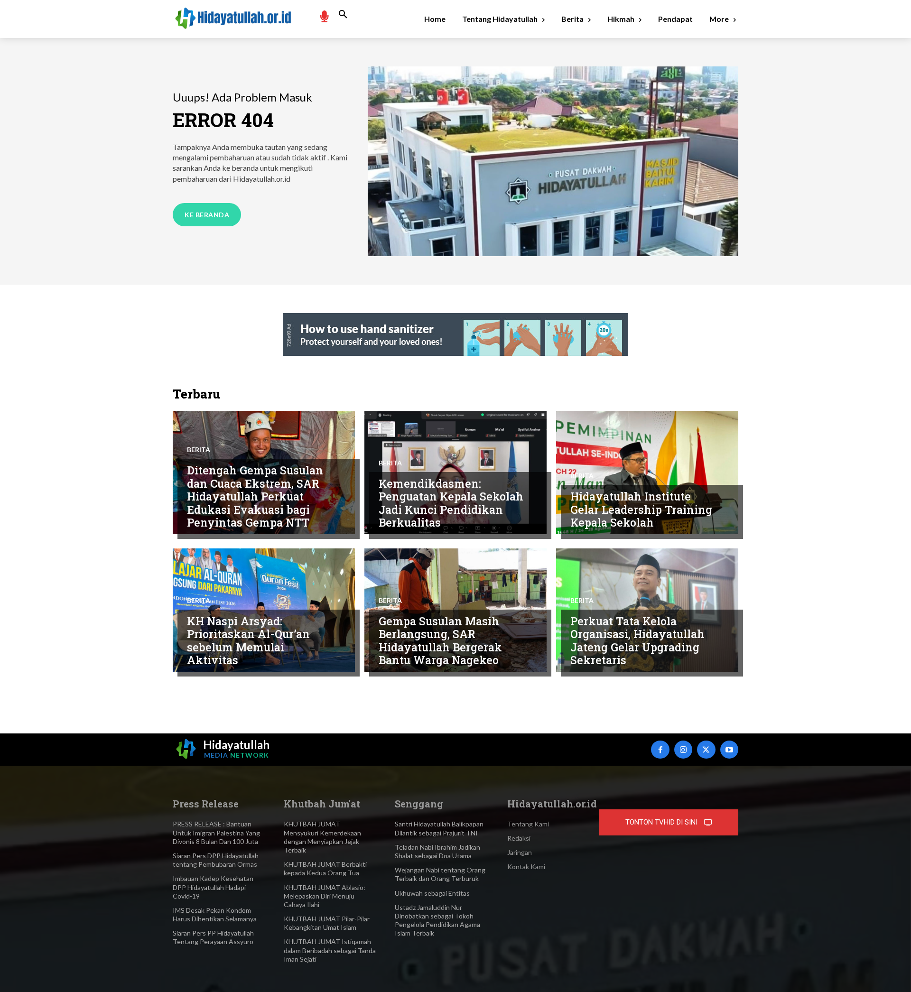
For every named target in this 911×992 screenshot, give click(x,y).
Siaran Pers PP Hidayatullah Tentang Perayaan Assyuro (213, 937)
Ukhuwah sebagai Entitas (432, 893)
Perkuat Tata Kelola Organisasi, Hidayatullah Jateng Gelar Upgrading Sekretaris (637, 641)
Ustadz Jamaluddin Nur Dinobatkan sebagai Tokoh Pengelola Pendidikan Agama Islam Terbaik (437, 920)
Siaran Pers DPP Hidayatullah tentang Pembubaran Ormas (216, 860)
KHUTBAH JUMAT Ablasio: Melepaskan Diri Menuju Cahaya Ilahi (324, 896)
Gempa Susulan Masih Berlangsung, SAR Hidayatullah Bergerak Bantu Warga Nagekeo (440, 641)
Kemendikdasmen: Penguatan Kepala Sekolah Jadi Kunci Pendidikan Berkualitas (451, 503)
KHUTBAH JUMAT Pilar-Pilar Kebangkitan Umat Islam (327, 923)
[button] (343, 14)
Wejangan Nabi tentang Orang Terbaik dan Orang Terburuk (440, 874)
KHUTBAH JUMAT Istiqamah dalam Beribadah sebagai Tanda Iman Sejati (330, 950)
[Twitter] (706, 750)
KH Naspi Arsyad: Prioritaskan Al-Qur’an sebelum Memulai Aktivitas (248, 641)
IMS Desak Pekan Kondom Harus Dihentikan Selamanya (215, 914)
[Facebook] (660, 750)
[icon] (324, 16)
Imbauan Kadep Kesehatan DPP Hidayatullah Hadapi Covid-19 (213, 886)
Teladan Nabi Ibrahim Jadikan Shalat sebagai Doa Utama (437, 851)
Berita (198, 449)
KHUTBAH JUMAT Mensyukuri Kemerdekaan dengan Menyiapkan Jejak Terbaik (322, 837)
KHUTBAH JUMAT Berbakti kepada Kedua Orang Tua (325, 868)
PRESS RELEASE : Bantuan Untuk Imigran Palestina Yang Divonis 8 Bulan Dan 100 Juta (216, 832)
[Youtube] (729, 750)
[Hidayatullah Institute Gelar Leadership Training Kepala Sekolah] (647, 472)
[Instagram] (683, 750)
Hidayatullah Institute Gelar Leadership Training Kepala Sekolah (641, 509)
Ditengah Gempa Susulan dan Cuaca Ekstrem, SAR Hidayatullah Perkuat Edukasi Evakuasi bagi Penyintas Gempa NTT (255, 496)
